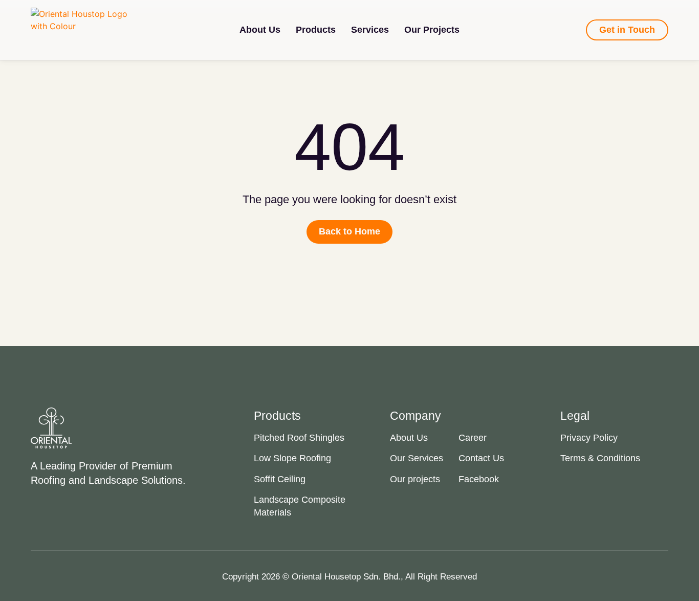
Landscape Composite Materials (299, 506)
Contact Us (481, 458)
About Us (259, 30)
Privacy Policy (589, 438)
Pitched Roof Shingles (299, 438)
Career (472, 438)
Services (370, 30)
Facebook (478, 479)
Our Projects (432, 30)
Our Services (416, 458)
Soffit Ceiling (279, 479)
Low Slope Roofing (292, 458)
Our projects (415, 479)
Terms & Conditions (600, 458)
